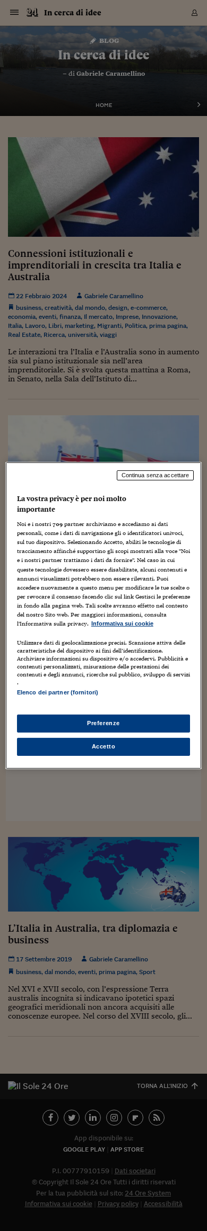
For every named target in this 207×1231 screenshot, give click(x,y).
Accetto (104, 746)
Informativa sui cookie (122, 623)
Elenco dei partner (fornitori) (57, 692)
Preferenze (103, 723)
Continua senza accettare (155, 475)
